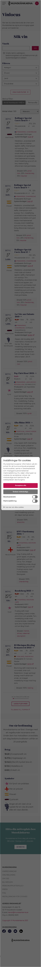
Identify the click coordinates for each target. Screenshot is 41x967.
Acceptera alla (20, 485)
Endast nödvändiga (20, 492)
